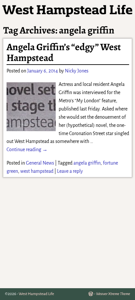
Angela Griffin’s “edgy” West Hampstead (64, 52)
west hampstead (36, 171)
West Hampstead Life (36, 294)
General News (40, 163)
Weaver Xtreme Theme (113, 294)
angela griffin (87, 163)
